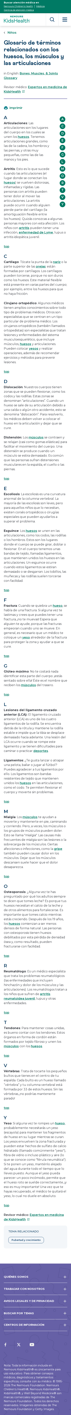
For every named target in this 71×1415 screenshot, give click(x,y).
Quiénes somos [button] (16, 1276)
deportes (40, 751)
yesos (33, 348)
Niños (12, 32)
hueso (57, 605)
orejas (41, 266)
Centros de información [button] (24, 1325)
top (6, 246)
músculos (36, 437)
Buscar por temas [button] (19, 1313)
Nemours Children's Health (18, 6)
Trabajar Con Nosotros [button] (24, 1289)
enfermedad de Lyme (36, 232)
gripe (58, 849)
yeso (26, 637)
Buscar (52, 19)
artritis (24, 228)
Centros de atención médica (19, 10)
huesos (23, 137)
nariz (57, 262)
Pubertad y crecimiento (26, 1240)
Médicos (40, 6)
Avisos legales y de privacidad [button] (29, 1301)
